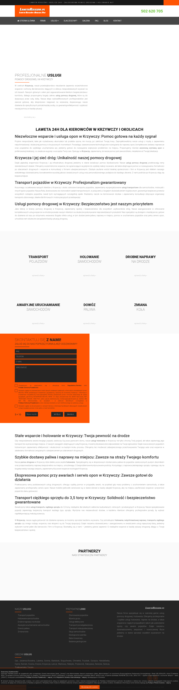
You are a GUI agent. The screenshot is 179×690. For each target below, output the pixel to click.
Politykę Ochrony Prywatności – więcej (39, 677)
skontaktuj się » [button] (30, 117)
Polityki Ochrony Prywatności (28, 387)
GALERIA (86, 21)
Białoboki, (55, 661)
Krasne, (38, 664)
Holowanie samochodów (28, 618)
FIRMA (43, 21)
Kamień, (24, 664)
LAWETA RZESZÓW (151, 2)
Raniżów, (98, 664)
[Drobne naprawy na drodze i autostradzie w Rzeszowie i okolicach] (140, 244)
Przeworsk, (80, 664)
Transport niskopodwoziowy (81, 628)
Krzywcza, (46, 664)
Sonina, (47, 661)
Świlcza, (106, 664)
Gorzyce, (94, 661)
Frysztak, (86, 661)
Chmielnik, (77, 661)
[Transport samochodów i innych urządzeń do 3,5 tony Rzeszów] (38, 244)
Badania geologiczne (77, 641)
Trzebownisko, (21, 667)
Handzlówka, (104, 661)
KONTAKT (117, 21)
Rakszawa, (89, 664)
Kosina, (31, 664)
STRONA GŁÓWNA (27, 21)
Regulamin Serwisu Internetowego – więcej (71, 677)
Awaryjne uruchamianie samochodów (34, 625)
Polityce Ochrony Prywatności (28, 403)
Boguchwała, (66, 661)
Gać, (16, 661)
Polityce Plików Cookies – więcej (159, 683)
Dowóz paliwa (23, 628)
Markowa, (62, 664)
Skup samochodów (77, 632)
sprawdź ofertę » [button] (38, 275)
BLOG (106, 21)
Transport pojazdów (26, 615)
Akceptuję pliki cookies (89, 687)
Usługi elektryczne (76, 622)
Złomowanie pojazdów (78, 615)
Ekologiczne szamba (77, 635)
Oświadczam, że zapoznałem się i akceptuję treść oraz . (52, 386)
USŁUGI (54, 21)
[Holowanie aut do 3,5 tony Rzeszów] (89, 244)
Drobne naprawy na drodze (29, 622)
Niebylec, (71, 664)
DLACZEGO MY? (70, 21)
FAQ (96, 21)
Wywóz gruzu (74, 618)
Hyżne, (17, 664)
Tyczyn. (30, 667)
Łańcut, (54, 664)
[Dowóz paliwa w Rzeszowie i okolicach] (89, 292)
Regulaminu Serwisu (75, 385)
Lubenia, (39, 661)
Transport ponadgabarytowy (81, 625)
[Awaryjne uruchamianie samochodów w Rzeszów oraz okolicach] (38, 292)
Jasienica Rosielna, (27, 661)
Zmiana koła (23, 632)
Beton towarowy (76, 638)
